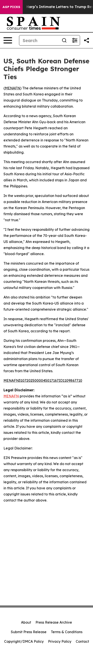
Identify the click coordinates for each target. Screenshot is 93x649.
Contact (82, 641)
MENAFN (12, 88)
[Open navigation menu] (7, 40)
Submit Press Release (28, 632)
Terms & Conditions (66, 632)
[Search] (64, 40)
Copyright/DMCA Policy (24, 641)
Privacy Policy (59, 641)
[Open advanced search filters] (74, 40)
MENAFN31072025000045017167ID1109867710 (42, 380)
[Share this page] (86, 40)
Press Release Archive (53, 622)
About (26, 622)
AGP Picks (11, 7)
